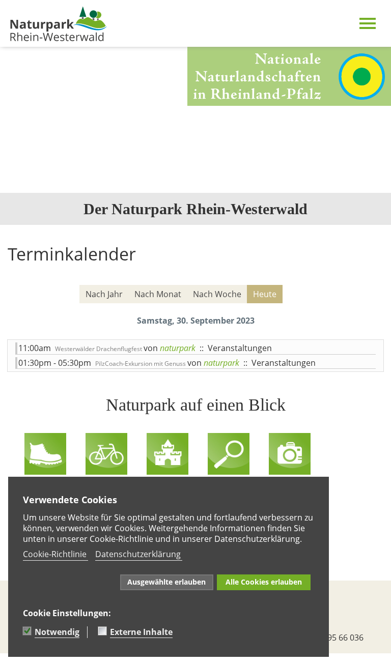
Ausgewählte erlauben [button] (166, 582)
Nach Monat (157, 294)
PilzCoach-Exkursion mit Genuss (141, 363)
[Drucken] (378, 276)
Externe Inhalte (141, 632)
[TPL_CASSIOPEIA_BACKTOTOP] (5, 658)
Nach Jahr (104, 294)
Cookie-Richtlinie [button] (55, 554)
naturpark (178, 348)
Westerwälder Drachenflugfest (99, 348)
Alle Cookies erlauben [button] (264, 582)
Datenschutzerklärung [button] (138, 554)
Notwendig (57, 632)
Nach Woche (217, 294)
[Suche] (370, 294)
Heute (264, 294)
